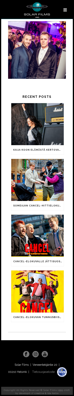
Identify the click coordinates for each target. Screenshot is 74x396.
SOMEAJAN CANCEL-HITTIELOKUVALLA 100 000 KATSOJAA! (38, 205)
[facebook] (26, 354)
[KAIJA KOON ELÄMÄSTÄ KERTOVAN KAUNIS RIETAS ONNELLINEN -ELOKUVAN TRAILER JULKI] (37, 124)
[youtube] (45, 354)
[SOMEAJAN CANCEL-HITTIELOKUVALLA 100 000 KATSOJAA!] (37, 180)
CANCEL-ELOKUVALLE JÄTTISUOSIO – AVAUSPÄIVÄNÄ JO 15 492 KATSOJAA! (38, 261)
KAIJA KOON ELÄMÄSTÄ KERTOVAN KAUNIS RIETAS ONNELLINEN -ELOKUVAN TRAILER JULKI (38, 149)
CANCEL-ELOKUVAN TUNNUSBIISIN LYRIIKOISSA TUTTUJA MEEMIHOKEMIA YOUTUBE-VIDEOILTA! (38, 317)
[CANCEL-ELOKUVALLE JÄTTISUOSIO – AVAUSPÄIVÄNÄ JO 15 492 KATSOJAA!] (37, 236)
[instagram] (35, 354)
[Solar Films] (37, 10)
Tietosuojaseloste (43, 371)
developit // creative (31, 393)
